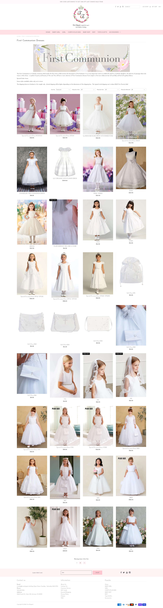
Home (48, 32)
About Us (63, 584)
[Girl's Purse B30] (98, 322)
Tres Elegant (30, 604)
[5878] (98, 476)
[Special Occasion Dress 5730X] (98, 426)
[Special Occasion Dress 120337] (131, 116)
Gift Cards (64, 590)
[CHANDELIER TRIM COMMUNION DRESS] (32, 169)
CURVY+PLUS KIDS (74, 32)
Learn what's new (37, 572)
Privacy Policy (65, 594)
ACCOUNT (146, 6)
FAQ (62, 598)
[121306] (131, 168)
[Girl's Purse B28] (32, 373)
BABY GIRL (56, 32)
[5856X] (65, 527)
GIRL (64, 32)
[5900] (98, 527)
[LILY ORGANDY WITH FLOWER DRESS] (65, 162)
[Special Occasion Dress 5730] (65, 426)
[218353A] (32, 222)
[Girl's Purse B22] (65, 324)
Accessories (114, 32)
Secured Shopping (66, 592)
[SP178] (98, 219)
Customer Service (66, 588)
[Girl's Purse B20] (32, 324)
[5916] (131, 527)
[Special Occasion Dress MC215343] (32, 114)
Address (19, 592)
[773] (65, 375)
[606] (131, 375)
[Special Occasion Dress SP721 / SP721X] (32, 273)
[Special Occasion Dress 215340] (65, 114)
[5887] (32, 527)
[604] (98, 375)
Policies (63, 596)
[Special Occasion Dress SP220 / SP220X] (98, 273)
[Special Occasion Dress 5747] (32, 427)
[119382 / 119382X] (98, 169)
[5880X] (131, 476)
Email (18, 584)
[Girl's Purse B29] (131, 325)
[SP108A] (131, 219)
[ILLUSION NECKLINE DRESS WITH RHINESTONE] (98, 114)
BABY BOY (86, 32)
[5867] (65, 477)
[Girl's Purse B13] (131, 271)
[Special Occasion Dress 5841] (32, 476)
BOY (93, 32)
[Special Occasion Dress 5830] (131, 426)
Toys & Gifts (102, 32)
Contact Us (64, 586)
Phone (19, 588)
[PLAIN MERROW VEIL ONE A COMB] (65, 222)
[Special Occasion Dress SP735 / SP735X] (65, 274)
